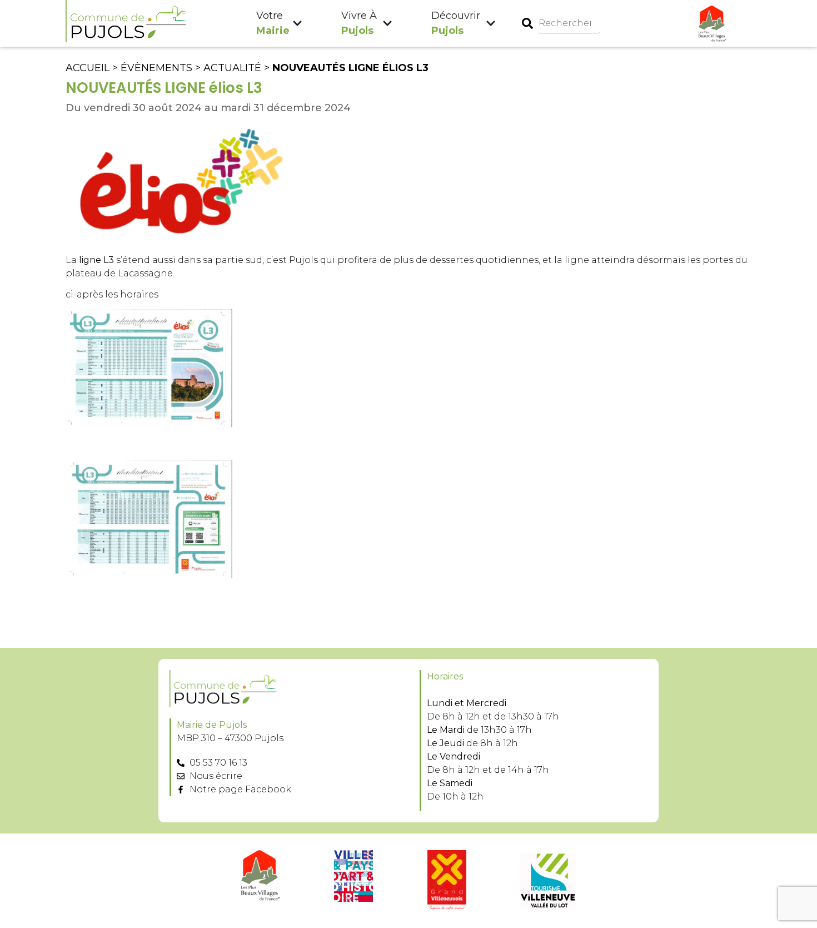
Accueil (87, 68)
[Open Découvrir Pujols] (491, 23)
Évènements (156, 68)
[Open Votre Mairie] (297, 23)
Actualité (232, 68)
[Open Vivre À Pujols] (387, 23)
